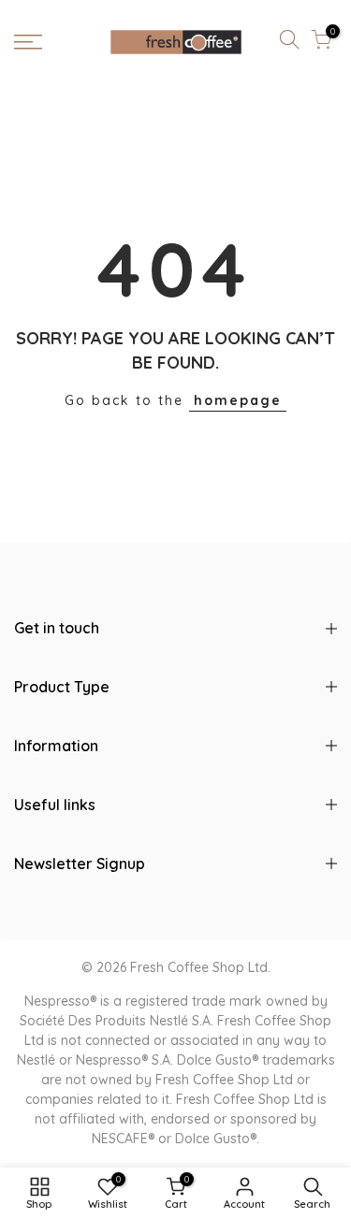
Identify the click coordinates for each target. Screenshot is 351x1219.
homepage (238, 400)
